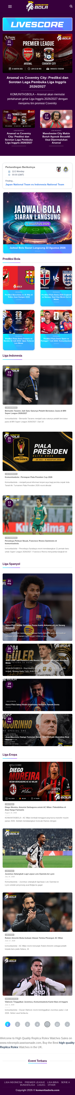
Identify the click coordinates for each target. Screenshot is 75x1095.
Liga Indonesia (13, 1082)
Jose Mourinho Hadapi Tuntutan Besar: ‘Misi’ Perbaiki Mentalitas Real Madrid (37, 738)
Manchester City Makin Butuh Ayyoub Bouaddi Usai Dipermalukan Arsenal (56, 138)
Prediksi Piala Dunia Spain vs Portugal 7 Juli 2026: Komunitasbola (56, 340)
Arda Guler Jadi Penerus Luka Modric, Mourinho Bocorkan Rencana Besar (37, 80)
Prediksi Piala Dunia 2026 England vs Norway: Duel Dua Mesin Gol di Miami (56, 297)
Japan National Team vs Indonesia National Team (34, 184)
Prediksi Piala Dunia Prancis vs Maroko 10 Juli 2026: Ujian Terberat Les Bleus (19, 341)
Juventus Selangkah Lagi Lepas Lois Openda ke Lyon (29, 874)
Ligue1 (41, 1085)
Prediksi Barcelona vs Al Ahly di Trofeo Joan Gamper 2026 (19, 296)
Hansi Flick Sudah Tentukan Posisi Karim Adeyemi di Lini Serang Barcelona (35, 626)
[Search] (71, 6)
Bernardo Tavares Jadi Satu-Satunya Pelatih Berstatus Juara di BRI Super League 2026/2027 (35, 412)
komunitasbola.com (47, 1090)
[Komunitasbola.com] (37, 6)
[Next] (66, 71)
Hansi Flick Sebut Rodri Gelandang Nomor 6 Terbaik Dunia (32, 705)
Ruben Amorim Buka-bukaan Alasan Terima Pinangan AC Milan (34, 938)
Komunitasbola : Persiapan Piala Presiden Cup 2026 (28, 477)
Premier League (35, 1082)
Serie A (65, 1082)
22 (57, 1024)
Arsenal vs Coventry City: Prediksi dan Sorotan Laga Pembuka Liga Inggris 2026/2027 (19, 138)
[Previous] (8, 71)
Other (52, 1085)
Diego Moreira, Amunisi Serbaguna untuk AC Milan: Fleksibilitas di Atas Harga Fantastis (35, 808)
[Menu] (10, 6)
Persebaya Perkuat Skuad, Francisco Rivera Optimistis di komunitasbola (31, 542)
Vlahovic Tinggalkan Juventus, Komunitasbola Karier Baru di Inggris (36, 1002)
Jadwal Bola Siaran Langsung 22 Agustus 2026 (38, 248)
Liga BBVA (53, 1082)
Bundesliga (27, 1085)
